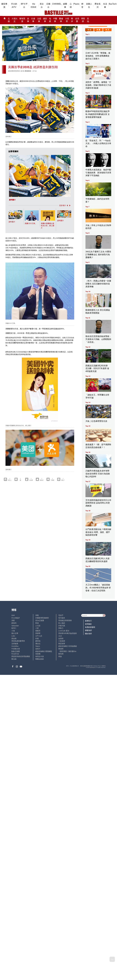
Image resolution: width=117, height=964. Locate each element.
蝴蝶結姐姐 (39, 659)
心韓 (71, 5)
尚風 (37, 638)
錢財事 (45, 20)
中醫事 (55, 20)
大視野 (67, 20)
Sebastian (15, 626)
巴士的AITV (14, 5)
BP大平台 (24, 5)
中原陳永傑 (15, 649)
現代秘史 (61, 618)
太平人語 (38, 636)
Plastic (76, 4)
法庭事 (39, 20)
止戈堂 (37, 626)
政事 (28, 20)
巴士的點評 (15, 618)
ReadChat (15, 654)
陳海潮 (60, 654)
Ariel (13, 615)
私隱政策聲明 (90, 627)
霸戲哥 (37, 631)
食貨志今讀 (39, 656)
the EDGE (33, 5)
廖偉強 (37, 641)
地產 (50, 20)
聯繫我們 (88, 630)
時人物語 (61, 623)
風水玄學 (14, 633)
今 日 (89, 30)
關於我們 (88, 634)
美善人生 (89, 5)
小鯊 (37, 628)
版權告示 (88, 621)
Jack (60, 636)
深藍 (13, 620)
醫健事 (61, 20)
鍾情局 (13, 623)
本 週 (98, 30)
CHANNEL (56, 4)
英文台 (42, 5)
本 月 (107, 30)
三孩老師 (61, 641)
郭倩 (37, 623)
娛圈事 (65, 5)
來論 (60, 656)
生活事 (105, 5)
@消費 (77, 20)
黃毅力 (60, 628)
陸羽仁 (13, 628)
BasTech (113, 4)
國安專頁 (4, 5)
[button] (67, 205)
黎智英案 (22, 20)
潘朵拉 (37, 643)
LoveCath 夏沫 (63, 631)
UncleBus (15, 646)
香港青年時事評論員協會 (67, 633)
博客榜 (83, 20)
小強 (13, 631)
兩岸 (72, 20)
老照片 (37, 649)
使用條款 (88, 624)
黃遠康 (13, 638)
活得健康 (14, 643)
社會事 (33, 20)
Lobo (13, 636)
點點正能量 (15, 651)
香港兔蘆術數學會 (18, 641)
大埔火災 (15, 20)
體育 (82, 5)
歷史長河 (98, 5)
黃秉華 (37, 633)
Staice (37, 646)
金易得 (60, 638)
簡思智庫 (61, 643)
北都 (9, 20)
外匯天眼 (61, 626)
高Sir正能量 (39, 620)
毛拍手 (60, 615)
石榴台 (48, 5)
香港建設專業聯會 (65, 620)
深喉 (37, 615)
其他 (88, 20)
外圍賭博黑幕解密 (42, 618)
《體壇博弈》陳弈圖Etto (67, 651)
